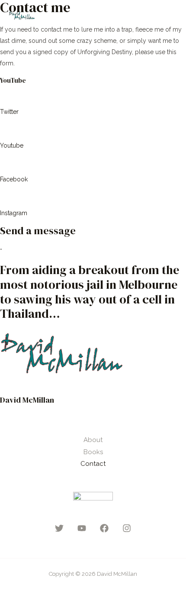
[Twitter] (59, 528)
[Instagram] (126, 528)
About (93, 440)
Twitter (9, 111)
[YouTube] (81, 528)
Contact (93, 464)
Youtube (11, 145)
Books (93, 452)
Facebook (14, 179)
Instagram (13, 213)
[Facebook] (104, 528)
